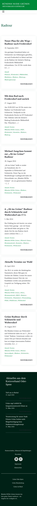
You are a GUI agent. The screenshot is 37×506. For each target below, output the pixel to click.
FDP (22, 129)
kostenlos (17, 132)
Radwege (22, 77)
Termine (12, 127)
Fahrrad (7, 74)
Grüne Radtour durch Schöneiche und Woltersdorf (16, 319)
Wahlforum (13, 300)
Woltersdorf (17, 193)
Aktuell (7, 72)
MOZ (18, 295)
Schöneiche (8, 193)
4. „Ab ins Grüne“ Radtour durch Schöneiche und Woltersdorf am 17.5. (18, 212)
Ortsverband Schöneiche (13, 6)
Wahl (6, 300)
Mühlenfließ (24, 74)
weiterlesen (26, 84)
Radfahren (8, 77)
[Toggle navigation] (3, 11)
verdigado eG (13, 498)
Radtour (15, 77)
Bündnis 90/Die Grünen (16, 4)
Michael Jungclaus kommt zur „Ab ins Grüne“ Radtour (18, 154)
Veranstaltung (27, 298)
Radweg (7, 135)
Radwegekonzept (10, 80)
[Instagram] (21, 459)
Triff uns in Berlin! (12, 393)
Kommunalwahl (10, 243)
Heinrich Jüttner (26, 240)
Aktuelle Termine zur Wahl (18, 262)
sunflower (15, 496)
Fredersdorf (15, 74)
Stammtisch (17, 298)
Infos (22, 292)
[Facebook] (16, 459)
